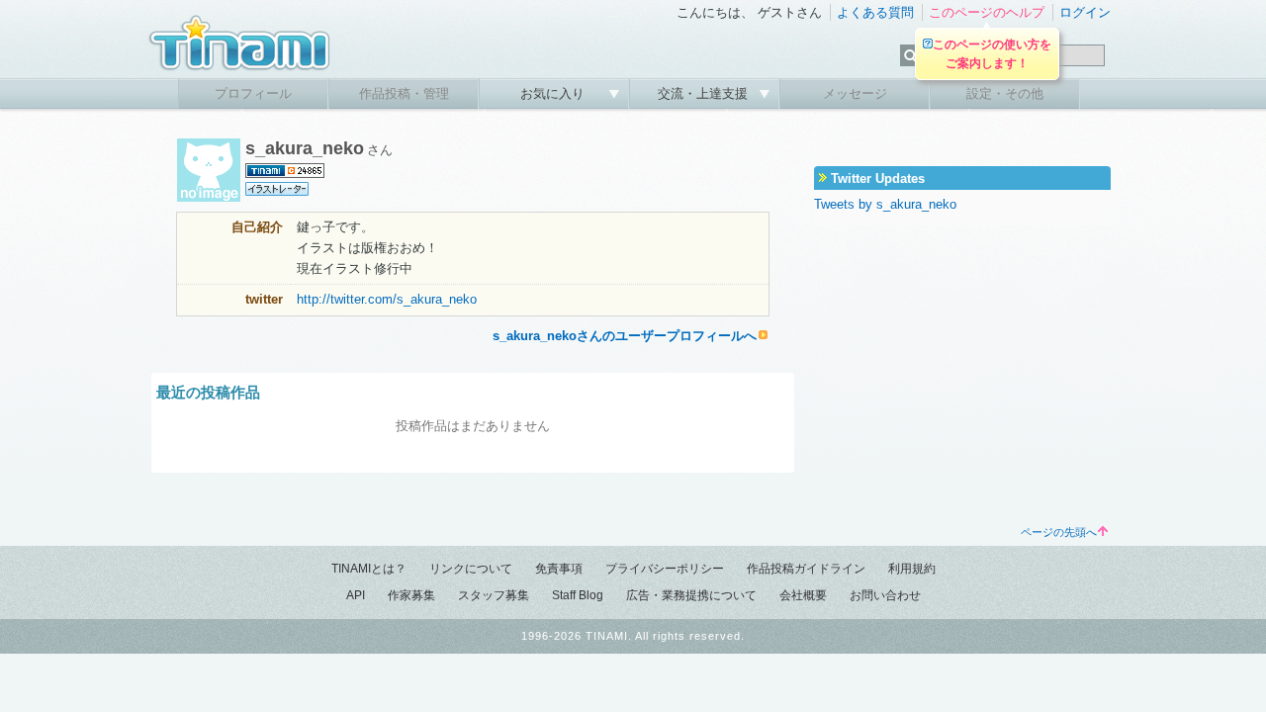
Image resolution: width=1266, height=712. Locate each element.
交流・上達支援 (705, 93)
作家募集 (411, 595)
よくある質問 (875, 12)
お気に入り (554, 93)
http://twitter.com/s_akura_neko (387, 299)
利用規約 (912, 569)
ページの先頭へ (1059, 532)
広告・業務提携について (691, 595)
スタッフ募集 (493, 595)
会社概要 (803, 595)
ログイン (1085, 12)
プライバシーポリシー (664, 569)
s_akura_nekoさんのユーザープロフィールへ (625, 335)
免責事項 (559, 569)
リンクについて (470, 569)
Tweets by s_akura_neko (885, 204)
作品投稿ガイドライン (806, 569)
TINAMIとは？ (369, 569)
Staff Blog (577, 595)
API (355, 595)
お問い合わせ (885, 595)
